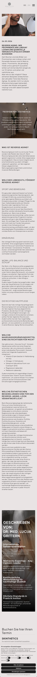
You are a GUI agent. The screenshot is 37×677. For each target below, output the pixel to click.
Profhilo (27, 419)
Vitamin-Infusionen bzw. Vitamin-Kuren (17, 374)
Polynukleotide (7, 423)
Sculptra (20, 419)
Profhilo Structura (8, 421)
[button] (33, 5)
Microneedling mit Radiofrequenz (14, 451)
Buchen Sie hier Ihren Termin (17, 631)
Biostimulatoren (8, 409)
